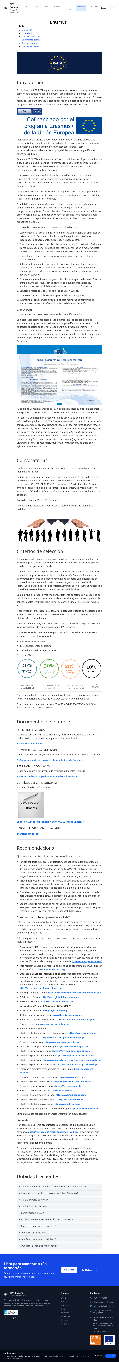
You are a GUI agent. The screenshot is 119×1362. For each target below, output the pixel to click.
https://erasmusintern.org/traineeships (75, 1064)
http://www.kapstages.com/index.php (63, 1037)
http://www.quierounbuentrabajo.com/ (41, 988)
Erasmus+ (81, 7)
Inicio (26, 7)
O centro (69, 8)
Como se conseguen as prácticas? (38, 1226)
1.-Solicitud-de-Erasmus (30, 743)
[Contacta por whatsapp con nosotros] (14, 1317)
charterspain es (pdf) (28, 833)
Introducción (27, 30)
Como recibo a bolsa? (32, 1212)
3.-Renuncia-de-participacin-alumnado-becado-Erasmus (48, 776)
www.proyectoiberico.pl (55, 1010)
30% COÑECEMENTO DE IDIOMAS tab (50, 687)
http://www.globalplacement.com (60, 997)
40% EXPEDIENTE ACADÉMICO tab (28, 687)
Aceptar (111, 1356)
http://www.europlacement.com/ (62, 1042)
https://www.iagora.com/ (83, 1033)
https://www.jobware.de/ (58, 1090)
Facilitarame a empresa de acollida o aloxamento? (47, 1219)
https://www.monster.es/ (72, 1077)
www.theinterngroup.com (67, 1015)
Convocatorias (28, 33)
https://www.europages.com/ (73, 1046)
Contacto (65, 1324)
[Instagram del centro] (5, 1317)
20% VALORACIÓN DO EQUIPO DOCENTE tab (75, 687)
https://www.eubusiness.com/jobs (73, 1081)
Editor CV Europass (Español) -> (34, 821)
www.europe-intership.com (55, 1024)
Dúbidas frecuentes (30, 46)
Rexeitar (98, 1356)
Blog (46, 7)
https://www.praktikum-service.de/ (74, 1055)
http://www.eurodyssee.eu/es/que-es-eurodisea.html (71, 1060)
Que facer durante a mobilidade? (38, 1239)
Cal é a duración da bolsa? (34, 1206)
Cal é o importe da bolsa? (34, 1199)
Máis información (17, 1359)
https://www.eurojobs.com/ (71, 1094)
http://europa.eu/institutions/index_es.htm (53, 1131)
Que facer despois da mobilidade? (39, 1245)
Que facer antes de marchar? (36, 1232)
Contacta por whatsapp (104, 1302)
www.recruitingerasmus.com (57, 1001)
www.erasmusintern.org (51, 969)
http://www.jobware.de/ (67, 1104)
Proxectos (57, 7)
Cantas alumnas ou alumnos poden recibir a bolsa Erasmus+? (53, 1186)
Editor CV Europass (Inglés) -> (68, 821)
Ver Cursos (69, 1270)
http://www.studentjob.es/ (84, 1108)
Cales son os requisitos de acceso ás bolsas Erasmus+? (49, 1193)
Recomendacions (29, 43)
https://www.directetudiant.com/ (71, 1051)
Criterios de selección (31, 36)
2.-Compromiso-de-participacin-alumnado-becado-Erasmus (50, 760)
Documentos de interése (32, 40)
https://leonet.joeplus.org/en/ (79, 1019)
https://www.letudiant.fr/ (69, 1086)
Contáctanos (87, 1270)
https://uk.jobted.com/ (70, 1099)
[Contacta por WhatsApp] (113, 8)
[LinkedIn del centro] (9, 1317)
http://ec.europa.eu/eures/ (87, 961)
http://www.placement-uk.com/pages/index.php (74, 992)
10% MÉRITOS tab (95, 686)
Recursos (94, 7)
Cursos (36, 7)
